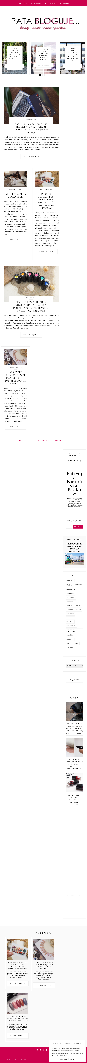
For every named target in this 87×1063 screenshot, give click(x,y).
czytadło (70, 605)
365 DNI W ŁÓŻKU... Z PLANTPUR (15, 195)
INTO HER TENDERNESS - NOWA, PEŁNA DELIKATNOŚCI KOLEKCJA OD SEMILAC (46, 201)
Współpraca (50, 3)
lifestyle (70, 621)
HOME (20, 3)
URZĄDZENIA (71, 589)
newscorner (71, 625)
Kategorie (64, 3)
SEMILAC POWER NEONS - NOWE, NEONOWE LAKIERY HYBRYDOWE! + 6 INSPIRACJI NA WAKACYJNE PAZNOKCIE (31, 306)
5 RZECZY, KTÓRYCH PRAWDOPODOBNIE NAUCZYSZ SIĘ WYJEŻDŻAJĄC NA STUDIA (72, 55)
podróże (70, 635)
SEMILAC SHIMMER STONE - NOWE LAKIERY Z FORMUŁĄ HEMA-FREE (17, 1018)
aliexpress (71, 597)
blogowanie (71, 601)
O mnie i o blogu (33, 3)
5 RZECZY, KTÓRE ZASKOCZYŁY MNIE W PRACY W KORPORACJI (43, 55)
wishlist (70, 647)
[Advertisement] (74, 852)
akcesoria (70, 593)
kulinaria (70, 618)
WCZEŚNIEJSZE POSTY (48, 440)
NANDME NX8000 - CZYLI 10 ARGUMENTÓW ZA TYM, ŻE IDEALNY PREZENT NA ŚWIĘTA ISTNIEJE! (31, 128)
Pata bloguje (22, 1059)
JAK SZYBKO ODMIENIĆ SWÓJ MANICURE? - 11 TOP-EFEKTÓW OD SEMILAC (15, 378)
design (78, 605)
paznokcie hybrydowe (71, 630)
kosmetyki (70, 613)
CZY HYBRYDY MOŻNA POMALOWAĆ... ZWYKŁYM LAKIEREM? (74, 800)
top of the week (73, 643)
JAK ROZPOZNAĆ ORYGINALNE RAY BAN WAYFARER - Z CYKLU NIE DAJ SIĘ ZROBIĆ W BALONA (74, 728)
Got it (72, 1059)
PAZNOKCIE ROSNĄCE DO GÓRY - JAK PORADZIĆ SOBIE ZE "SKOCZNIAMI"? (74, 764)
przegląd (70, 639)
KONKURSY (70, 580)
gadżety (70, 609)
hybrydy (78, 609)
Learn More (63, 1059)
